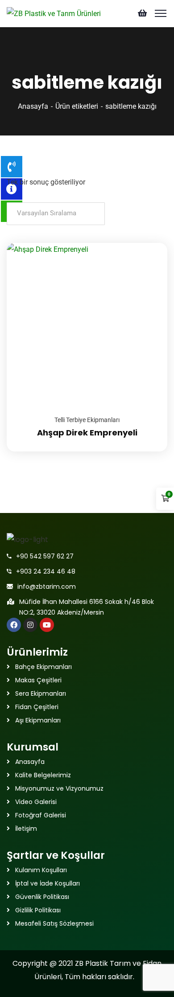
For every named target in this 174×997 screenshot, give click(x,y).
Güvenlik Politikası (42, 896)
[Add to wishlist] (149, 265)
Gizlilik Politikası (38, 910)
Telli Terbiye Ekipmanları (87, 419)
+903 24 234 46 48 (45, 571)
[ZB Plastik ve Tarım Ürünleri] (54, 13)
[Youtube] (47, 625)
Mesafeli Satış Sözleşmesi (54, 923)
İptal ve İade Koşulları (47, 883)
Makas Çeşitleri (38, 680)
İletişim (26, 828)
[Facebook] (14, 625)
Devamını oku (149, 243)
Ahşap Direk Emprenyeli (87, 432)
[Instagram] (30, 625)
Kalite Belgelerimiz (43, 775)
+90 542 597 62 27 (45, 556)
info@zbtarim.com (46, 586)
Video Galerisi (36, 801)
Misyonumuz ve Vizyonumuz (59, 788)
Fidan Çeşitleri (36, 706)
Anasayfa (33, 106)
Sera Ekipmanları (40, 693)
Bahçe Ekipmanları (43, 666)
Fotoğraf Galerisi (40, 815)
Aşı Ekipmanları (38, 720)
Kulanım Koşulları (41, 870)
